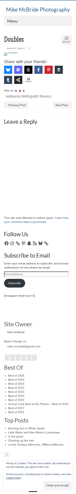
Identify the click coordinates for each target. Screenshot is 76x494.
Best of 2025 (16, 375)
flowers (45, 96)
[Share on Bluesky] (8, 70)
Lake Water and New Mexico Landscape (34, 432)
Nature (20, 48)
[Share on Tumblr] (8, 80)
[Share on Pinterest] (49, 70)
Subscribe (14, 283)
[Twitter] (12, 357)
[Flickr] (23, 357)
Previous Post (17, 105)
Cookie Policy (13, 478)
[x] (23, 90)
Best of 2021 (16, 391)
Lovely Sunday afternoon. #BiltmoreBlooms (35, 444)
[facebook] (16, 90)
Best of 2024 (16, 379)
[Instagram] (18, 357)
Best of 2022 (16, 387)
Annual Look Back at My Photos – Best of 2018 (38, 404)
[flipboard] (19, 90)
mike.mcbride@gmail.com (24, 346)
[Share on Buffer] (59, 70)
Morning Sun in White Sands (26, 428)
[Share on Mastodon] (18, 70)
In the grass (15, 436)
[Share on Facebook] (38, 70)
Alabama (13, 96)
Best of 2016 (16, 412)
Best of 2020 (16, 395)
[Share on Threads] (28, 70)
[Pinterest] (29, 357)
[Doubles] (38, 54)
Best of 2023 (16, 383)
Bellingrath (30, 96)
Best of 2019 (16, 400)
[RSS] (34, 357)
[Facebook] (7, 357)
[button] (12, 58)
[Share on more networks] (18, 80)
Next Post (62, 105)
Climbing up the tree (21, 440)
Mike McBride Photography (38, 9)
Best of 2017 (16, 408)
